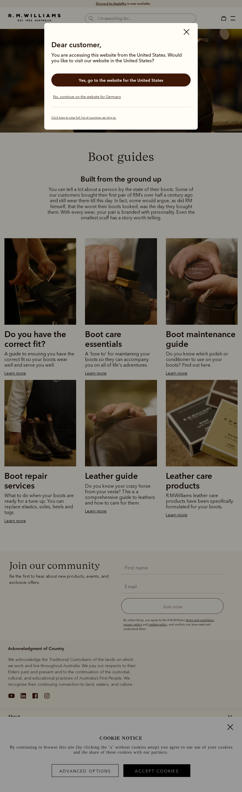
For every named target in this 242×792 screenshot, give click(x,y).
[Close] (186, 32)
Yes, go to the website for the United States (121, 80)
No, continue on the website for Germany (87, 97)
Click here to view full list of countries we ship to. (83, 118)
